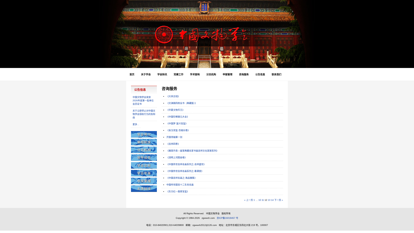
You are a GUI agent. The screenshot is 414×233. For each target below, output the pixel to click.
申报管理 (227, 74)
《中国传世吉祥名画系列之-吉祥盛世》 (186, 164)
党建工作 (178, 74)
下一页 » (278, 200)
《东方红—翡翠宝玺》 (177, 191)
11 (263, 200)
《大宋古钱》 (173, 96)
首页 (132, 74)
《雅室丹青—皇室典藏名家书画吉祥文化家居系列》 (192, 150)
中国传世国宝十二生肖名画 (180, 184)
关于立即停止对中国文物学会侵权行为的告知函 (144, 114)
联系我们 (276, 74)
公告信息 (260, 74)
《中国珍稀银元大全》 (177, 116)
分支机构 (211, 74)
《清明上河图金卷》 (176, 157)
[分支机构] (144, 152)
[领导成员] (144, 160)
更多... (136, 124)
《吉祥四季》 (173, 144)
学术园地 (195, 74)
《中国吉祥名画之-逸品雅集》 (181, 178)
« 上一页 (248, 200)
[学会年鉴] (144, 175)
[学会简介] (144, 136)
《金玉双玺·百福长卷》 (178, 130)
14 (272, 200)
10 (259, 200)
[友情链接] (144, 191)
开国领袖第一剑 (174, 137)
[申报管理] (144, 183)
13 (269, 200)
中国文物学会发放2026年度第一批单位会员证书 (143, 100)
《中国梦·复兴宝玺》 (177, 123)
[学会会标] (144, 167)
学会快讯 (162, 74)
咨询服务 (244, 74)
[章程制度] (144, 144)
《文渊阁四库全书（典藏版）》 (181, 103)
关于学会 (146, 74)
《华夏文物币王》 (175, 110)
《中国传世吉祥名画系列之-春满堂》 (184, 171)
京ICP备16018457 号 (227, 218)
